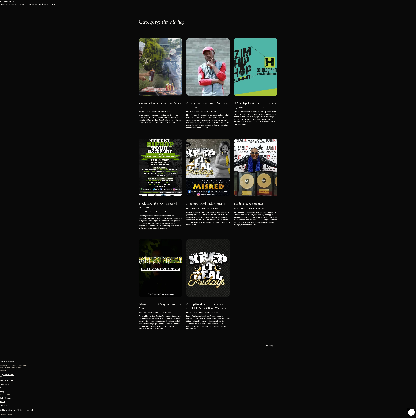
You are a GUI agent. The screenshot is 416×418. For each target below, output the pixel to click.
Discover (3, 4)
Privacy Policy (6, 415)
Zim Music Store (7, 1)
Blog (39, 4)
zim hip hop (167, 111)
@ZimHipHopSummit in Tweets (255, 103)
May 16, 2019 (191, 111)
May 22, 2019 (143, 111)
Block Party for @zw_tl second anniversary (158, 205)
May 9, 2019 (238, 108)
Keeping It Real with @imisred (205, 203)
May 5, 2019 (143, 312)
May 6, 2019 (238, 208)
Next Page (271, 346)
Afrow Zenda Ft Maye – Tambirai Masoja (160, 306)
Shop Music (5, 384)
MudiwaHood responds (248, 203)
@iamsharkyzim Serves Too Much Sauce (160, 105)
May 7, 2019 (190, 208)
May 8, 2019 (143, 212)
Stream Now (49, 4)
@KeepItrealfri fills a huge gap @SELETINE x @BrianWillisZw (206, 306)
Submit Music (31, 4)
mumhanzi (157, 111)
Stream (11, 4)
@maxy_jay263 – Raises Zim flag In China (206, 105)
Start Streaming (8, 375)
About (2, 402)
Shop (17, 4)
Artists (22, 4)
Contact (3, 405)
